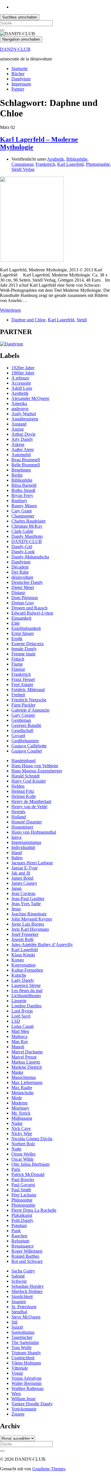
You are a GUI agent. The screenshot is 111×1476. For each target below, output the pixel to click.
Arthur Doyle (23, 434)
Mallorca (19, 1036)
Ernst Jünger (22, 633)
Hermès (18, 811)
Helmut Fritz (22, 791)
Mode (16, 1097)
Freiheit (18, 694)
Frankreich (45, 164)
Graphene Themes (48, 1468)
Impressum (21, 83)
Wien (16, 1393)
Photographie (98, 164)
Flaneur (18, 669)
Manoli (17, 1046)
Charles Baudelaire (28, 521)
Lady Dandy (22, 980)
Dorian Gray (22, 602)
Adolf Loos (21, 388)
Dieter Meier (22, 587)
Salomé (18, 1276)
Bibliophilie (76, 159)
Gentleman (21, 720)
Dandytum (20, 78)
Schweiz (19, 1281)
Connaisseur (22, 164)
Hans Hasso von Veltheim (34, 765)
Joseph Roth (22, 939)
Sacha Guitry (23, 1271)
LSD (15, 1021)
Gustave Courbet (26, 751)
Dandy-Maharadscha (30, 556)
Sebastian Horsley (27, 1286)
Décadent (19, 567)
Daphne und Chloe (28, 319)
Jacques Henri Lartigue (32, 862)
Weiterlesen (10, 310)
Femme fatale (23, 653)
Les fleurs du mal (26, 990)
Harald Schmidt (25, 775)
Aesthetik (55, 159)
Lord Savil (20, 1016)
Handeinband (23, 760)
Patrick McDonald (27, 1174)
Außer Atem (22, 449)
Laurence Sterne (26, 985)
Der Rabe (20, 572)
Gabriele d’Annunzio (30, 710)
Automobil (21, 454)
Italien (16, 857)
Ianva (16, 837)
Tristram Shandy (26, 1352)
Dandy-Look (23, 551)
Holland (18, 816)
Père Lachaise (23, 1194)
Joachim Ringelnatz (29, 913)
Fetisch (17, 659)
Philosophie (21, 1200)
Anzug (17, 429)
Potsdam (19, 1225)
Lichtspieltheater (26, 995)
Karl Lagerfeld (70, 164)
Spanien (18, 1301)
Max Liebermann (26, 1082)
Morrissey (20, 1108)
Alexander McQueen (30, 398)
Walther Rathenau (27, 1388)
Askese (17, 444)
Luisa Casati (22, 1026)
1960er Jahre (22, 372)
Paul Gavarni (23, 1184)
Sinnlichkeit (22, 1296)
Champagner (22, 515)
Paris (15, 1169)
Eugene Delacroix (27, 643)
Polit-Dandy (22, 1220)
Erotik (16, 638)
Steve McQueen (25, 1316)
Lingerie (18, 1000)
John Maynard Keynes (31, 919)
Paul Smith (21, 1189)
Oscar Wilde (22, 1159)
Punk (16, 1230)
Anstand (18, 424)
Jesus (16, 908)
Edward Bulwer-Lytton (32, 613)
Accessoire (21, 383)
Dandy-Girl (21, 546)
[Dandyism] (11, 343)
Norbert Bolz (23, 1143)
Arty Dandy (22, 439)
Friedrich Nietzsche (28, 699)
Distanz (18, 592)
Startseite (19, 68)
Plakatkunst (21, 1215)
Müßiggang (21, 1118)
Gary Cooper (23, 715)
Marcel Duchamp (27, 1051)
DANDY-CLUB (15, 49)
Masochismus (23, 1077)
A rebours (20, 378)
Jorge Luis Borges (27, 924)
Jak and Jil (20, 873)
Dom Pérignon (24, 597)
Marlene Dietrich (26, 1067)
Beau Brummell (25, 459)
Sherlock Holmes (26, 1291)
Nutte (16, 1148)
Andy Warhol (23, 413)
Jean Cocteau (23, 893)
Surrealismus (22, 1332)
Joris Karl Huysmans (30, 929)
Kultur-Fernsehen (27, 970)
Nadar (16, 1123)
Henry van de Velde (29, 806)
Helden (17, 786)
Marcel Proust (23, 1056)
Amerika (19, 403)
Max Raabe (21, 1087)
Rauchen (19, 1235)
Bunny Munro (24, 505)
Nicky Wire (21, 1133)
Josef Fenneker (24, 934)
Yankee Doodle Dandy (32, 1403)
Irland (16, 852)
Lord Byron (22, 1011)
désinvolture (22, 577)
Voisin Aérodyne (26, 1378)
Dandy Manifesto (27, 536)
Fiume (17, 664)
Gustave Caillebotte (29, 745)
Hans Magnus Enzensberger (36, 770)
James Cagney (24, 883)
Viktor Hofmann (26, 1362)
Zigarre (17, 1414)
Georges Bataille (26, 725)
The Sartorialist (25, 1342)
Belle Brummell (25, 464)
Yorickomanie (23, 1408)
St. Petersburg (23, 1306)
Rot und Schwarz (27, 1261)
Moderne (19, 1102)
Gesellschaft (22, 730)
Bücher (17, 73)
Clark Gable (22, 531)
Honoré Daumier (26, 821)
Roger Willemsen (26, 1251)
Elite (15, 623)
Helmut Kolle (23, 796)
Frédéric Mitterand (28, 689)
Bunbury (19, 500)
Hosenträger (22, 827)
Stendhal (19, 1311)
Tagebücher (21, 1337)
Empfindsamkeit (26, 628)
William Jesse (23, 1398)
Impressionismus (26, 842)
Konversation (23, 965)
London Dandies (26, 1005)
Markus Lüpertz (25, 1062)
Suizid (17, 1327)
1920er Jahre (22, 367)
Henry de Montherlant (31, 801)
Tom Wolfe (21, 1347)
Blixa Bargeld (23, 485)
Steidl (82, 319)
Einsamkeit (21, 618)
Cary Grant (21, 510)
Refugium (20, 1240)
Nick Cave (21, 1128)
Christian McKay (26, 526)
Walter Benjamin (26, 1383)
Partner (17, 89)
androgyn (19, 408)
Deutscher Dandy (27, 582)
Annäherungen (24, 418)
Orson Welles (23, 1154)
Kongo (17, 959)
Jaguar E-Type (24, 867)
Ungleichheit (22, 1357)
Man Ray (19, 1041)
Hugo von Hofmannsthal (33, 832)
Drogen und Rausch (29, 607)
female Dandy (24, 648)
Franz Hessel (23, 679)
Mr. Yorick (20, 1113)
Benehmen (21, 469)
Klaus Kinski (23, 954)
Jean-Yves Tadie (26, 903)
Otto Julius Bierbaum (30, 1164)
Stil (14, 1322)
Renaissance (22, 1246)
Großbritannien (25, 740)
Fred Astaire (22, 684)
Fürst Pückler (23, 705)
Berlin (16, 475)
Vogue (17, 1373)
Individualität (23, 847)
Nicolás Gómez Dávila (31, 1138)
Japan (16, 888)
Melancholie (22, 1092)
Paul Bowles (22, 1179)
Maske (17, 1072)
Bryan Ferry (22, 495)
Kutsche (18, 975)
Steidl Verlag (22, 169)
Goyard (18, 735)
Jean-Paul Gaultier (27, 898)
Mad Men (20, 1031)
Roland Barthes (25, 1256)
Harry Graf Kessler (28, 781)
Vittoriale (19, 1368)
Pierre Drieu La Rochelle (33, 1210)
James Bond (22, 878)
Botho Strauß (23, 490)
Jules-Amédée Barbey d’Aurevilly (42, 944)
